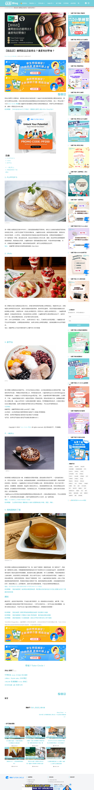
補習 (86, 490)
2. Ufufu (8, 160)
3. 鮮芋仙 (8, 163)
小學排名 (80, 483)
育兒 (82, 490)
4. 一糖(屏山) (9, 167)
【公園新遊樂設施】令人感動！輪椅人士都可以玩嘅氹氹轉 (56, 762)
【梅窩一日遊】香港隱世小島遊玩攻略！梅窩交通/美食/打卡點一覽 (35, 741)
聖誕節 (77, 490)
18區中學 (76, 466)
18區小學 (82, 466)
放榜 (78, 485)
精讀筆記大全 (71, 490)
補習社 (70, 493)
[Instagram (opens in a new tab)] (88, 3)
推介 (32, 707)
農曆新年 (86, 493)
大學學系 (70, 478)
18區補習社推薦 (79, 469)
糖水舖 (42, 707)
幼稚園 (70, 485)
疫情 (85, 488)
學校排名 (70, 481)
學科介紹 (76, 481)
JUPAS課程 (71, 473)
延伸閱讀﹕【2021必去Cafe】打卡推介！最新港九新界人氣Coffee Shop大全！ (29, 109)
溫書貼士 (80, 488)
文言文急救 (84, 485)
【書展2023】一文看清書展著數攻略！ (14, 762)
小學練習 (86, 483)
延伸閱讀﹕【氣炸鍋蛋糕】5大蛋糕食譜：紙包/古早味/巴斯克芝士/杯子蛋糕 (28, 618)
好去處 (81, 478)
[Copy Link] (59, 94)
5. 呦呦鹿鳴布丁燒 (11, 170)
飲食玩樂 (80, 495)
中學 (76, 473)
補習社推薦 (76, 493)
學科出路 (82, 481)
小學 (75, 483)
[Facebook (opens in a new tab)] (85, 3)
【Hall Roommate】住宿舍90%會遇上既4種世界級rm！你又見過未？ (56, 741)
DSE (85, 469)
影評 (75, 485)
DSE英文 (76, 471)
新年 (70, 488)
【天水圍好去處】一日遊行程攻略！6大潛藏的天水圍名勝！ (15, 742)
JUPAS (82, 471)
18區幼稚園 (71, 469)
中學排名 (81, 473)
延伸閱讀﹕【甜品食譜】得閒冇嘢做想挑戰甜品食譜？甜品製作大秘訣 (26, 612)
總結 (6, 172)
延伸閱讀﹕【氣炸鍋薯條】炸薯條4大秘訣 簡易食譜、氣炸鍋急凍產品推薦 (28, 615)
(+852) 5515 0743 (53, 779)
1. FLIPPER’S (10, 158)
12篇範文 (71, 466)
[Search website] (78, 3)
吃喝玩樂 (10, 7)
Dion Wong (7, 56)
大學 (87, 476)
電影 (75, 495)
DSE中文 (71, 471)
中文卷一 (70, 476)
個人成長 (76, 476)
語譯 (81, 493)
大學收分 (76, 478)
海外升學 (74, 488)
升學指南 (82, 476)
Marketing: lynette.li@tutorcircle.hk (56, 781)
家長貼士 (70, 483)
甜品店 (37, 707)
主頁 (6, 7)
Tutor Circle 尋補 (13, 104)
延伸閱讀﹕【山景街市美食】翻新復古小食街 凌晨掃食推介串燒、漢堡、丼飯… (29, 502)
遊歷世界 (70, 495)
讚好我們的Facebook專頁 (78, 500)
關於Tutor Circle (31, 779)
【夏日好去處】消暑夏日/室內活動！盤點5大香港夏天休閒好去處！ (35, 762)
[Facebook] (64, 94)
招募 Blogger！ (31, 781)
